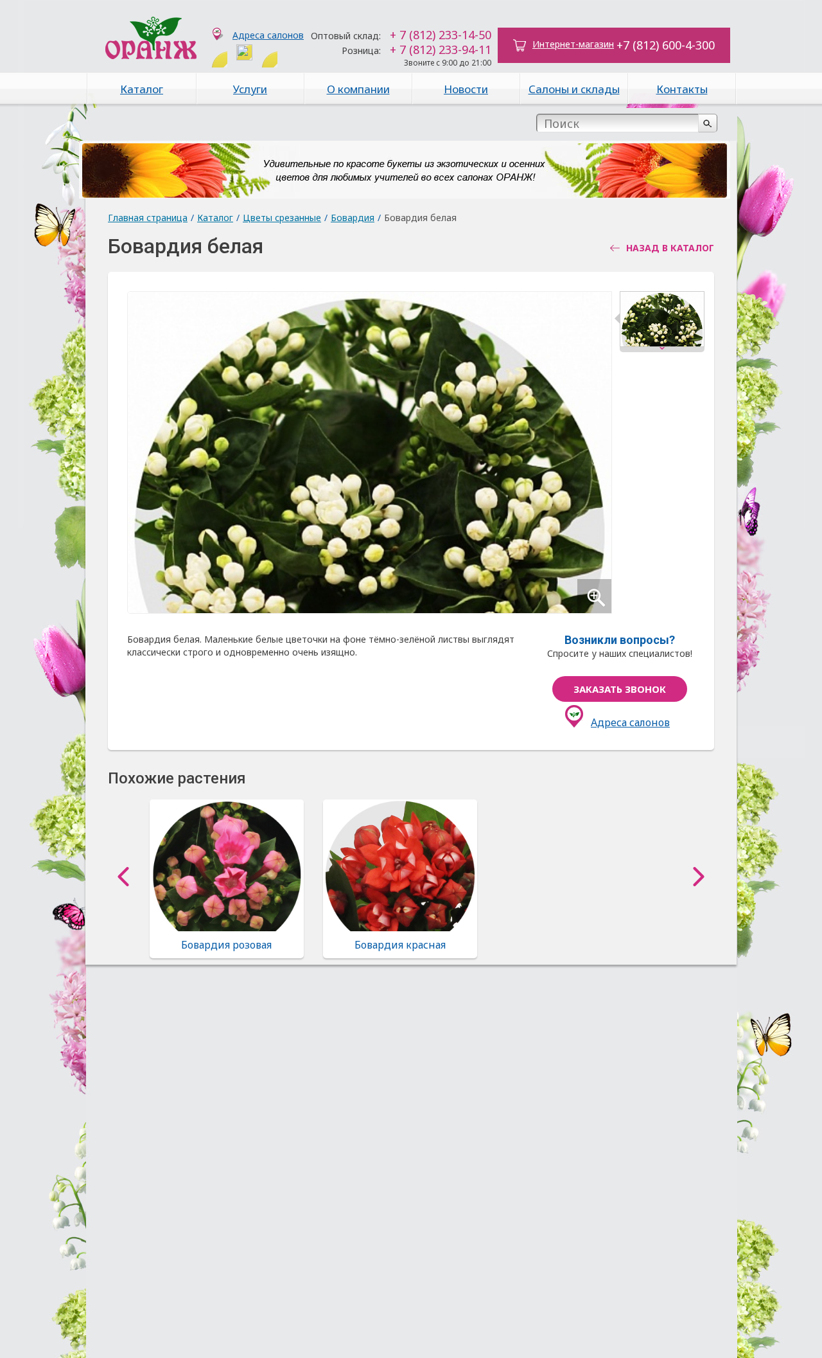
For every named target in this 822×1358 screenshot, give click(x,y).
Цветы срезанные (282, 217)
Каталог (141, 89)
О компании (358, 89)
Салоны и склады (574, 89)
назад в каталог (670, 248)
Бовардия (352, 217)
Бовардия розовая (226, 945)
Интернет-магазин (573, 44)
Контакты (682, 89)
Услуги (250, 89)
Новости (466, 89)
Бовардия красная (400, 945)
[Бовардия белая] (662, 321)
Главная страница (148, 217)
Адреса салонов (268, 35)
